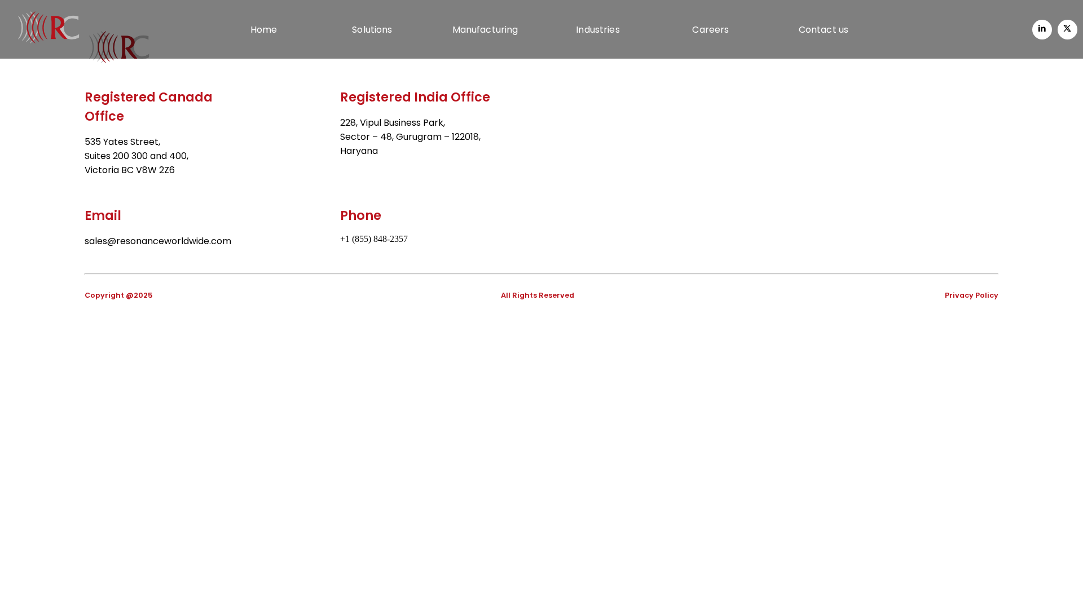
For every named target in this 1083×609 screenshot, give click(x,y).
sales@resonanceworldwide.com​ (158, 241)
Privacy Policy (971, 295)
